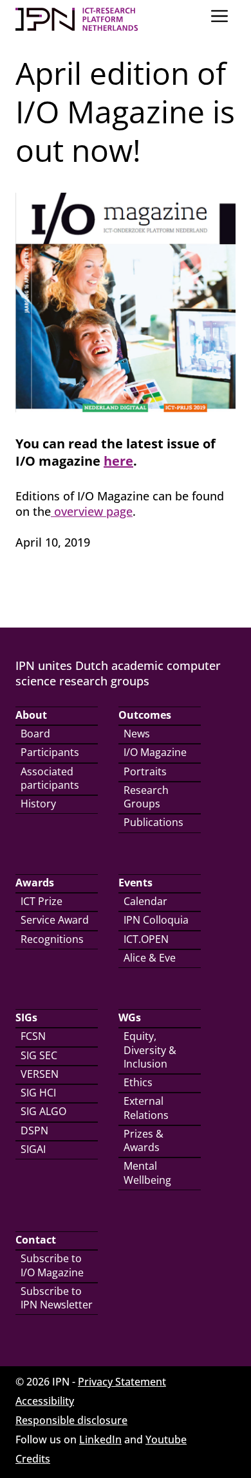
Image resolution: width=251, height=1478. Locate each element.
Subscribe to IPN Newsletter (57, 1298)
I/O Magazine (155, 752)
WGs (129, 1017)
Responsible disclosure (71, 1420)
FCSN (33, 1036)
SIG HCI (38, 1093)
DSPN (34, 1130)
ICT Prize (41, 901)
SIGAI (33, 1149)
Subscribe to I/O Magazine (52, 1265)
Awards (34, 882)
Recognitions (52, 939)
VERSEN (40, 1074)
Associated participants (50, 778)
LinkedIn (100, 1439)
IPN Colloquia (156, 920)
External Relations (146, 1108)
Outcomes (144, 715)
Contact (35, 1240)
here (118, 461)
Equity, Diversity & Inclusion (150, 1050)
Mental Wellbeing (147, 1172)
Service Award (55, 920)
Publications (153, 822)
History (38, 803)
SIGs (26, 1017)
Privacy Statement (122, 1382)
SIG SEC (39, 1055)
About (31, 715)
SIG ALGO (43, 1111)
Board (35, 733)
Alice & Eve (150, 958)
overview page (92, 511)
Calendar (145, 901)
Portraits (145, 771)
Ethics (138, 1082)
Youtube (166, 1439)
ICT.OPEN (146, 939)
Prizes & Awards (143, 1140)
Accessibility (44, 1401)
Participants (50, 752)
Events (135, 882)
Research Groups (146, 797)
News (137, 733)
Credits (32, 1459)
